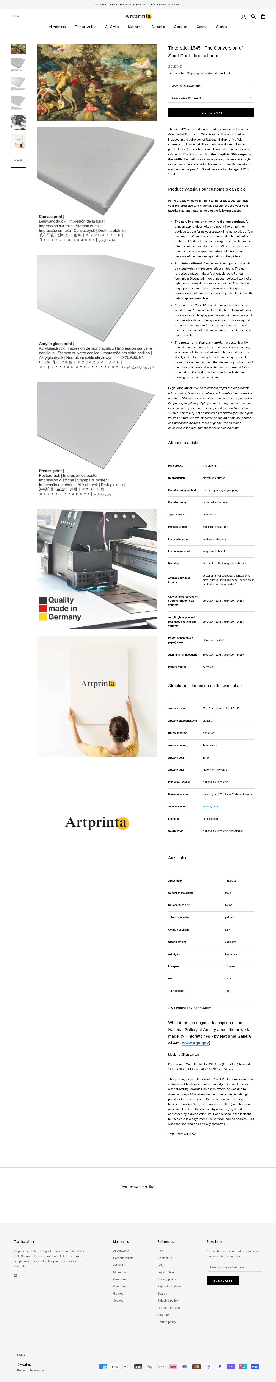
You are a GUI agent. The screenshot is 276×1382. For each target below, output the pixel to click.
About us (163, 1314)
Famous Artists (85, 26)
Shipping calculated (200, 73)
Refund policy (166, 1322)
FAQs (161, 1265)
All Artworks (57, 26)
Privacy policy (166, 1279)
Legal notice (165, 1272)
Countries (181, 26)
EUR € (15, 16)
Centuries (158, 26)
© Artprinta (24, 1364)
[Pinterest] (15, 1275)
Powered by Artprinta (31, 1370)
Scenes (221, 26)
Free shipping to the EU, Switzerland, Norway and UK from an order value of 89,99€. (138, 4)
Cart (160, 1250)
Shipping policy (167, 1300)
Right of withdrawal (170, 1286)
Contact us (164, 1258)
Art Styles (112, 26)
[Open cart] (263, 16)
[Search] (253, 16)
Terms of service (168, 1307)
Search (162, 1293)
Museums (135, 26)
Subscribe (223, 1280)
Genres (202, 26)
